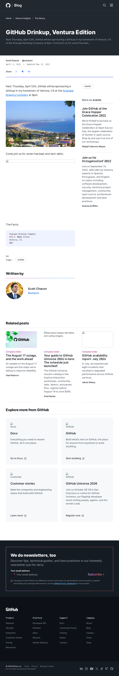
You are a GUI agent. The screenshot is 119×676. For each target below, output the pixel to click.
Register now (73, 515)
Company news (13, 351)
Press (89, 637)
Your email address (20, 570)
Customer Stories (14, 637)
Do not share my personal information (21, 669)
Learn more (17, 515)
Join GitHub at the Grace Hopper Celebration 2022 (94, 112)
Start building (74, 458)
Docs (61, 623)
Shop (88, 642)
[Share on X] (16, 71)
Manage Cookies (47, 666)
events (21, 259)
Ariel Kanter (50, 396)
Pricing (9, 642)
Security (10, 628)
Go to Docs (17, 458)
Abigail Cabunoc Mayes (93, 146)
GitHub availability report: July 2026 (94, 357)
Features (10, 623)
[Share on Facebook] (23, 71)
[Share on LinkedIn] (29, 71)
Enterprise (10, 633)
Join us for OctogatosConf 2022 (96, 159)
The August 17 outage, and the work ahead (21, 357)
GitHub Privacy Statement (65, 583)
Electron (36, 637)
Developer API (39, 623)
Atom (35, 633)
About (89, 623)
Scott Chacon (12, 60)
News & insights (23, 18)
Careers (90, 633)
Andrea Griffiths (90, 206)
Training (63, 633)
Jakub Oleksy (88, 382)
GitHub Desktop (40, 642)
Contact (63, 642)
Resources (11, 647)
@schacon (27, 60)
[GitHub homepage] (8, 5)
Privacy (34, 666)
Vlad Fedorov (12, 375)
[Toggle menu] (111, 5)
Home (8, 18)
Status (62, 637)
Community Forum (68, 628)
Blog (18, 5)
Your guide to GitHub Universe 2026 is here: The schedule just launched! (59, 361)
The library (40, 18)
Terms (26, 666)
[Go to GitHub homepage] (12, 610)
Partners (37, 628)
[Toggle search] (104, 5)
